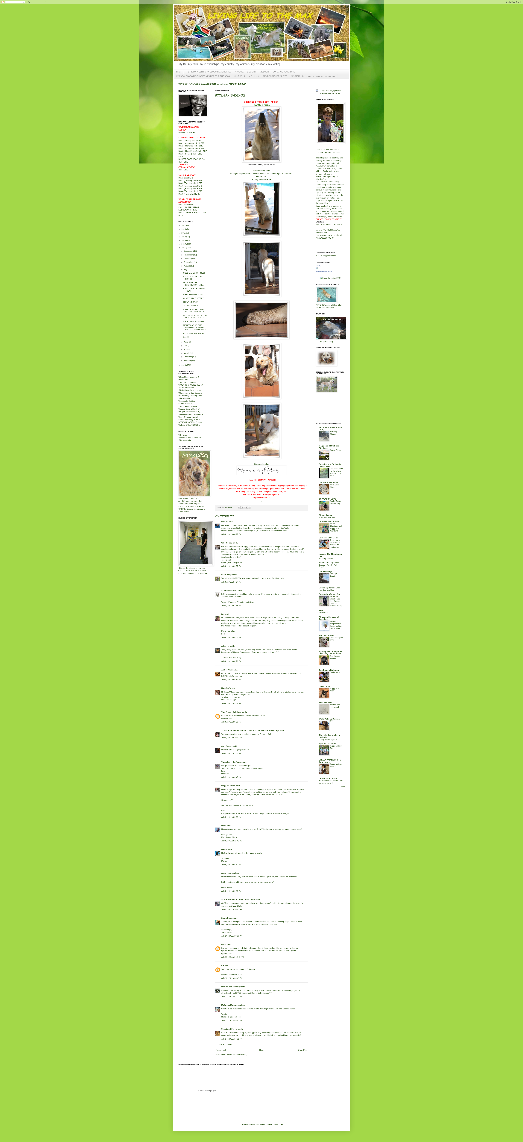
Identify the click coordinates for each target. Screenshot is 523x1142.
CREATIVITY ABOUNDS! (193, 321)
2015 (183, 233)
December (188, 251)
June (186, 342)
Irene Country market (188, 417)
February (188, 357)
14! (331, 721)
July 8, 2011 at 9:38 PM (231, 703)
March (187, 353)
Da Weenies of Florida (329, 521)
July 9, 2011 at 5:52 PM (231, 865)
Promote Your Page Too (324, 271)
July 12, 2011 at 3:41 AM (232, 978)
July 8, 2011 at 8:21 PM (231, 661)
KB (222, 965)
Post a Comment (226, 1044)
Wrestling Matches (326, 559)
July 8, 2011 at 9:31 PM (231, 679)
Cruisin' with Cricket (328, 778)
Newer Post (221, 1050)
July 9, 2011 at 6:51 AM (231, 817)
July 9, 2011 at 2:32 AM (231, 753)
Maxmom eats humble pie (190, 437)
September (189, 262)
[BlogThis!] (241, 507)
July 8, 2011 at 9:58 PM (231, 722)
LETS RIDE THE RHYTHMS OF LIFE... (193, 283)
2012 (183, 244)
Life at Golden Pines (328, 482)
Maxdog (318, 266)
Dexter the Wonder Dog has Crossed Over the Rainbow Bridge (336, 601)
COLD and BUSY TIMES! (194, 273)
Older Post (302, 1050)
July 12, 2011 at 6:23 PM (232, 1020)
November (188, 255)
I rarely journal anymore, (328, 739)
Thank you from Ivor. (327, 517)
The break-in (184, 435)
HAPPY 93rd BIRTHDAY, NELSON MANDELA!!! (193, 310)
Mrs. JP (224, 522)
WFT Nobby (226, 543)
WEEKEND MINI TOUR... (194, 294)
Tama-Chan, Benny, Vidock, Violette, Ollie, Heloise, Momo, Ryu (250, 730)
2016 (183, 229)
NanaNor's (226, 688)
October (187, 258)
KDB (321, 610)
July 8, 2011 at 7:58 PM (231, 606)
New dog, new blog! (326, 590)
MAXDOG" (321, 166)
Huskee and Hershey (231, 987)
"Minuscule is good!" (329, 563)
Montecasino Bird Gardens (190, 393)
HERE (193, 132)
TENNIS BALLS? (190, 306)
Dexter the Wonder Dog (329, 594)
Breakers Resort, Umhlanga (191, 414)
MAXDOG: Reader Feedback (246, 76)
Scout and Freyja (229, 1029)
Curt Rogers (226, 746)
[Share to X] (244, 507)
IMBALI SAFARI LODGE (189, 425)
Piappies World (228, 786)
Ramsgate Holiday (187, 401)
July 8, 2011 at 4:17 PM (231, 534)
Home (178, 72)
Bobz (223, 944)
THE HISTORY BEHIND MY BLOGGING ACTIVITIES (208, 72)
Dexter (224, 849)
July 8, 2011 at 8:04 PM (231, 637)
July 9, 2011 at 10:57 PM (232, 909)
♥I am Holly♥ (227, 574)
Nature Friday (335, 450)
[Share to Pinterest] (249, 507)
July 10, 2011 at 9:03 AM (232, 936)
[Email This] (239, 507)
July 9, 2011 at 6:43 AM (231, 777)
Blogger (279, 1124)
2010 (183, 365)
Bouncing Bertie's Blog (329, 588)
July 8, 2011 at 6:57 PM (231, 566)
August (187, 266)
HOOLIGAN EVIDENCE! (193, 333)
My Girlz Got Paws (327, 744)
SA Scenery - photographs (190, 395)
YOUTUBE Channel (187, 382)
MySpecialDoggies (230, 1005)
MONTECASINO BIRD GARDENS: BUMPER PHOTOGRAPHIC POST (194, 327)
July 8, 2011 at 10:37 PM (232, 738)
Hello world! (323, 613)
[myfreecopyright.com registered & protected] (330, 93)
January (187, 360)
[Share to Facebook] (247, 507)
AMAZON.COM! (209, 84)
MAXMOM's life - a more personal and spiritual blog (313, 76)
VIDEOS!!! (264, 72)
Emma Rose (324, 686)
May (186, 346)
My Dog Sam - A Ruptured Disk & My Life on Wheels (331, 652)
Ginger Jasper (325, 515)
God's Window (185, 403)
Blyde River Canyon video (190, 390)
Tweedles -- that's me (231, 762)
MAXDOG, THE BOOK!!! (245, 72)
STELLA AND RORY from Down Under (330, 761)
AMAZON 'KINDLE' (237, 84)
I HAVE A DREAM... (191, 302)
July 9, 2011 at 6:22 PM (231, 891)
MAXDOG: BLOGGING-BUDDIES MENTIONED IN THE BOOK (203, 76)
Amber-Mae (226, 670)
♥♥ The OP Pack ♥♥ (230, 590)
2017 (183, 225)
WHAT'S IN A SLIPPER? (193, 298)
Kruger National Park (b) (189, 412)
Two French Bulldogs (231, 712)
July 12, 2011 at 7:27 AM (232, 997)
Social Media (335, 672)
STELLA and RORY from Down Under (238, 899)
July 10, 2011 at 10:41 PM (232, 957)
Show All (342, 786)
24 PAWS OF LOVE (327, 499)
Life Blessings (325, 571)
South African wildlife (188, 406)
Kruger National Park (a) (189, 409)
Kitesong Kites (185, 398)
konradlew (260, 1124)
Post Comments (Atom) (237, 1054)
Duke (223, 825)
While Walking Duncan (329, 719)
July (186, 270)
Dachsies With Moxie (328, 538)
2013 (183, 240)
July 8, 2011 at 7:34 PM (231, 582)
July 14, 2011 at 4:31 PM (232, 1039)
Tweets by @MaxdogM (326, 256)
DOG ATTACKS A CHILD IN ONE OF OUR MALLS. (195, 316)
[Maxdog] (317, 268)
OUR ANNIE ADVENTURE (284, 72)
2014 (183, 237)
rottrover (225, 646)
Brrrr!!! (186, 337)
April (186, 349)
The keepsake (185, 440)
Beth (223, 614)
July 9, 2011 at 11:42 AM (231, 841)
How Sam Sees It (326, 702)
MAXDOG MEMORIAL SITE (275, 76)
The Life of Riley (326, 635)
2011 (183, 248)
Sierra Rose (226, 918)
